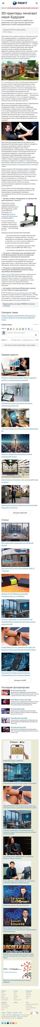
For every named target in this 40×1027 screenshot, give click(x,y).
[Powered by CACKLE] (36, 324)
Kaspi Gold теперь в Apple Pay (13, 760)
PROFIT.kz (19, 1018)
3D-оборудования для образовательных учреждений (22, 164)
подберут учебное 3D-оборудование (9, 215)
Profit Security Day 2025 (18, 727)
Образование (4, 999)
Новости (3, 991)
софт (7, 998)
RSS (37, 340)
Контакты (15, 1012)
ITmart (15, 222)
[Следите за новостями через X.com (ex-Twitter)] (8, 1023)
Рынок (15, 994)
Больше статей (20, 680)
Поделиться (17, 340)
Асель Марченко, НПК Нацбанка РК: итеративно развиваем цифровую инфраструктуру (19, 881)
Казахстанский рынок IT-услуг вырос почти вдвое (19, 783)
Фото (27, 1002)
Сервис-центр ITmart (7, 274)
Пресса (16, 1002)
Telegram (7, 306)
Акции (27, 998)
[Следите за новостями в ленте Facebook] (2, 1023)
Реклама (9, 1012)
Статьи (15, 991)
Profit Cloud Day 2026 (17, 709)
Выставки (28, 992)
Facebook (31, 304)
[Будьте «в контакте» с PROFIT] (10, 1023)
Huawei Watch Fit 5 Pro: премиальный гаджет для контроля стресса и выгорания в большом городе (20, 806)
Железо (10, 32)
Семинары (28, 994)
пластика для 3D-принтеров (19, 293)
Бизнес (3, 996)
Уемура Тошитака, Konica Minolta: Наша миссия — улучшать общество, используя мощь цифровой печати (18, 318)
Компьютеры (4, 1004)
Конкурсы (28, 996)
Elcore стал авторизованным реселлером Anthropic (17, 981)
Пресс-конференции (31, 1007)
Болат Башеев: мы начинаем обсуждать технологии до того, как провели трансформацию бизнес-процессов (19, 929)
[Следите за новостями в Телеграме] (5, 1023)
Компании (4, 1002)
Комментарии (6, 324)
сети (6, 1007)
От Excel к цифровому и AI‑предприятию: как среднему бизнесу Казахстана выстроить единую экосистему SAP (18, 621)
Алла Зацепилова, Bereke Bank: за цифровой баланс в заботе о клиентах (18, 857)
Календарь (29, 991)
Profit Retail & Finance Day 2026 (21, 699)
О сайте (3, 1012)
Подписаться (28, 340)
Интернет (3, 994)
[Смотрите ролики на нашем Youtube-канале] (13, 1023)
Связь (2, 992)
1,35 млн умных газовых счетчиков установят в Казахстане (22, 8)
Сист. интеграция (5, 1005)
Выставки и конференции (32, 1004)
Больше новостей (20, 512)
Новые (3, 340)
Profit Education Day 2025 (19, 718)
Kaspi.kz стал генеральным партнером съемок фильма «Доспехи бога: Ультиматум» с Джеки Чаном (18, 955)
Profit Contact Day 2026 (18, 690)
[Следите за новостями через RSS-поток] (16, 1023)
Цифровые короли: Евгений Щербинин (16, 905)
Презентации (29, 1005)
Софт (2, 1009)
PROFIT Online (16, 1015)
